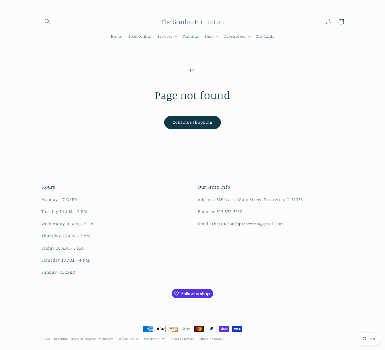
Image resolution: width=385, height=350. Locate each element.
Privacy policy (154, 339)
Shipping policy (211, 339)
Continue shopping (193, 122)
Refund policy (128, 339)
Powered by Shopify (98, 339)
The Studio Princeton (67, 339)
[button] (47, 22)
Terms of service (182, 339)
